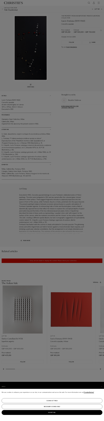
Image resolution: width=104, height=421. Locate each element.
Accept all (52, 412)
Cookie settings (52, 400)
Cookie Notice (89, 392)
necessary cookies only (52, 406)
